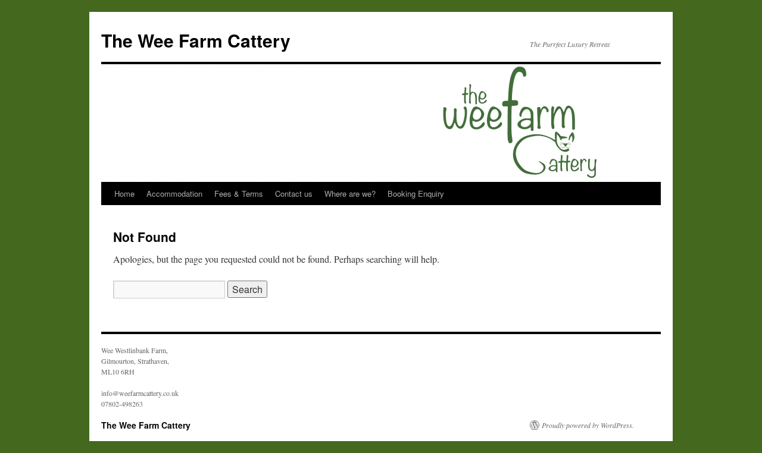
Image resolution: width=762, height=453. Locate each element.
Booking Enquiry (416, 193)
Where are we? (350, 193)
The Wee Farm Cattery (196, 40)
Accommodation (174, 193)
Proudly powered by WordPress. (588, 425)
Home (124, 193)
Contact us (294, 193)
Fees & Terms (238, 193)
